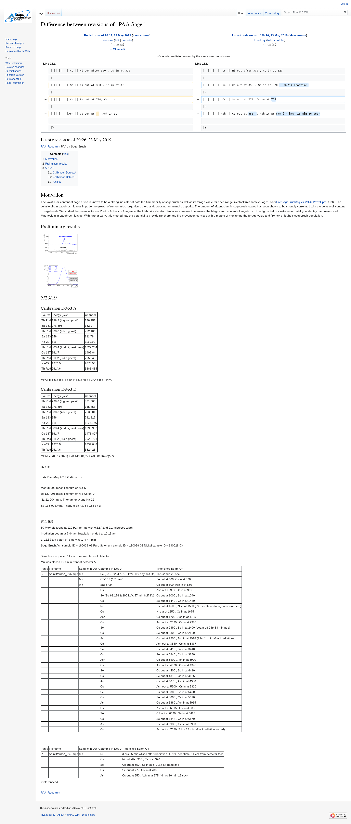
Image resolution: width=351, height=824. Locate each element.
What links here (14, 63)
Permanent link (13, 79)
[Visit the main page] (18, 16)
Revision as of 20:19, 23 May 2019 (107, 35)
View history (272, 13)
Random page (13, 47)
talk (117, 40)
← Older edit (117, 49)
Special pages (13, 71)
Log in (344, 3)
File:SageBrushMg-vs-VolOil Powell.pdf (301, 202)
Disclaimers (88, 814)
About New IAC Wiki (68, 814)
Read (241, 13)
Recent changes (14, 43)
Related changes (14, 67)
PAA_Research (50, 146)
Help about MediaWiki (17, 51)
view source (141, 35)
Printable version (14, 75)
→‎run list (117, 44)
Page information (14, 82)
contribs (127, 40)
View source (254, 13)
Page (41, 13)
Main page (11, 39)
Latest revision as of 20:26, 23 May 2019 (260, 35)
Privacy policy (47, 814)
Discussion (53, 13)
